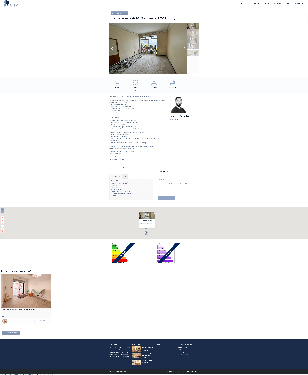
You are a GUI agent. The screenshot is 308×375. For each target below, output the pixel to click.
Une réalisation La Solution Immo (191, 371)
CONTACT (288, 3)
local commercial (182, 354)
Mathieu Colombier (180, 116)
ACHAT (248, 3)
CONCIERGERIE (277, 3)
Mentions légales (171, 371)
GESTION (256, 3)
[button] (146, 233)
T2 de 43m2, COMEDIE (147, 360)
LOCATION (265, 3)
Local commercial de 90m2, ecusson (147, 221)
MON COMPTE (299, 3)
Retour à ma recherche (120, 13)
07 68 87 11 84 (177, 120)
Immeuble (180, 352)
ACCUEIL (240, 3)
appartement (181, 347)
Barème (179, 371)
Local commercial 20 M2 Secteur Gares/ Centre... (19, 310)
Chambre (180, 349)
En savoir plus (38, 374)
